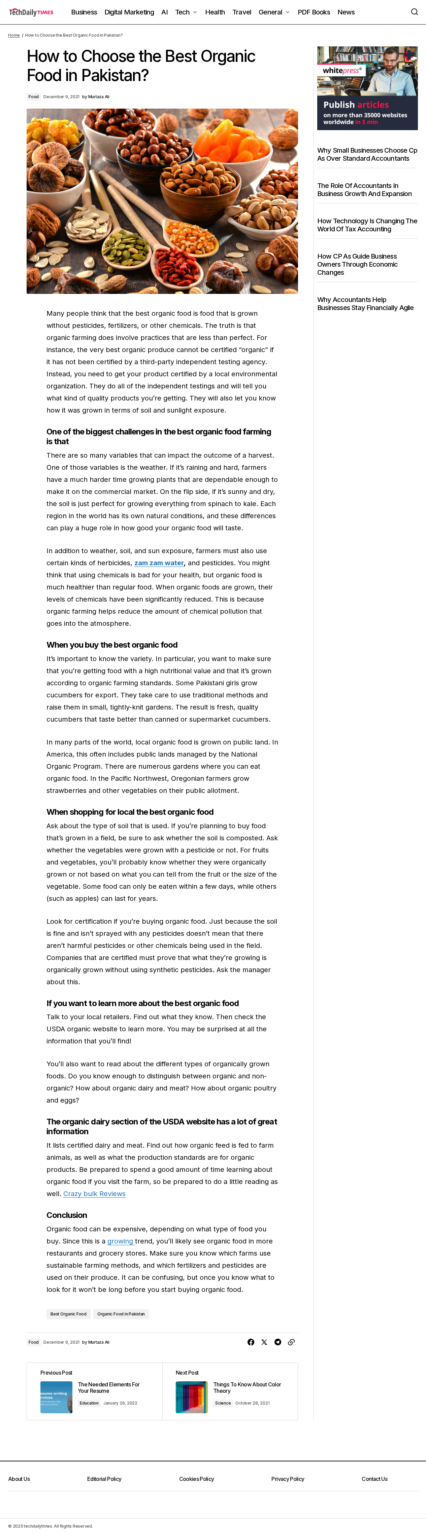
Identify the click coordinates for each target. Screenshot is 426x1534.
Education (89, 1403)
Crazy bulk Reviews (94, 1194)
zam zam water (159, 563)
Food (34, 96)
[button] (414, 12)
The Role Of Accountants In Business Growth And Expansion (364, 190)
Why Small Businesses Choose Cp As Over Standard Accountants (367, 154)
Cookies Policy (196, 1478)
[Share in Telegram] (278, 1342)
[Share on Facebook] (251, 1342)
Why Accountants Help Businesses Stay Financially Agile (365, 304)
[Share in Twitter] (264, 1342)
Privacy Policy (287, 1478)
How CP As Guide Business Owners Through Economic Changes (357, 264)
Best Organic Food (69, 1313)
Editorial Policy (104, 1478)
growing (121, 1241)
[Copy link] (291, 1342)
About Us (19, 1478)
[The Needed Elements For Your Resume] (94, 1391)
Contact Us (374, 1478)
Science (223, 1403)
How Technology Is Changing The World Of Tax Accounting (367, 225)
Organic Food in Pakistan (121, 1313)
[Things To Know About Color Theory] (230, 1391)
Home (14, 35)
